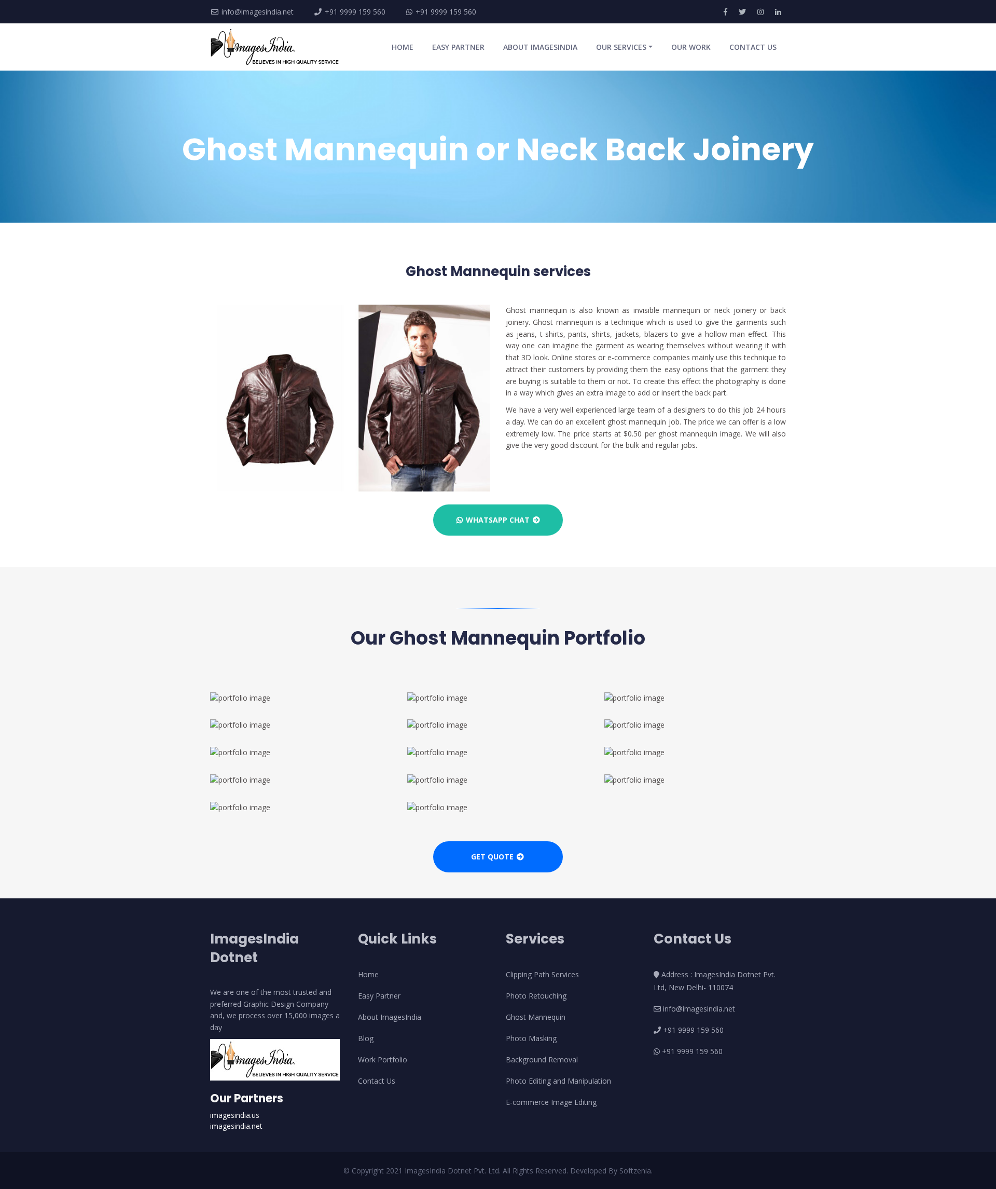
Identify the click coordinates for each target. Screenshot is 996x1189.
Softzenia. (636, 1171)
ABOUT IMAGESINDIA (540, 47)
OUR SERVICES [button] (621, 47)
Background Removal (542, 1059)
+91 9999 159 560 (354, 12)
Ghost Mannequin (535, 1017)
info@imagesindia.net (258, 12)
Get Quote (493, 857)
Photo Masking (531, 1038)
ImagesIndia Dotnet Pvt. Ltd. (454, 1171)
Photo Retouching (536, 996)
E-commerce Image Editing (551, 1102)
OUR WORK (691, 47)
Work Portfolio (382, 1059)
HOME (405, 47)
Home (368, 974)
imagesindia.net (236, 1126)
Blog (366, 1038)
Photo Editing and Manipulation (558, 1081)
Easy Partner (379, 996)
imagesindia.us (234, 1115)
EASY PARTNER (458, 47)
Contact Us (376, 1081)
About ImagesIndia (389, 1017)
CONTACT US (753, 47)
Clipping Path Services (542, 974)
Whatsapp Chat (498, 520)
